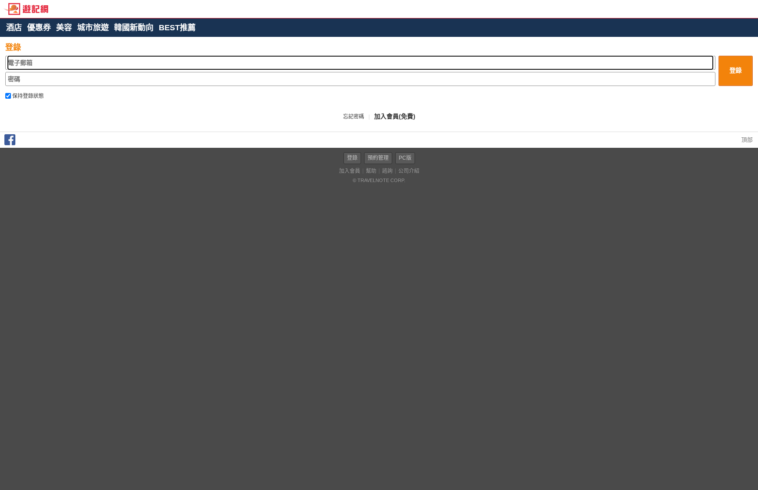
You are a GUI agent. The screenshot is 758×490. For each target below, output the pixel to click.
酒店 (14, 27)
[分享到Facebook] (9, 143)
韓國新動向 (134, 27)
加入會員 (349, 171)
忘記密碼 (353, 117)
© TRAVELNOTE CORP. (379, 180)
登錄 (352, 158)
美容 (64, 27)
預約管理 (378, 158)
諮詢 (387, 171)
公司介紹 (408, 171)
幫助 (371, 171)
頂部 (746, 139)
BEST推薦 (177, 27)
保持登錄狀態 (27, 96)
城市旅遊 (93, 27)
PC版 (405, 158)
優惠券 (39, 27)
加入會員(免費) (394, 116)
